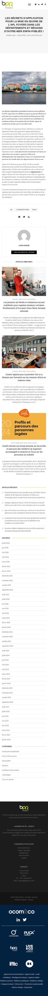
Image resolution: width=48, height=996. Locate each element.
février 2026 (6, 566)
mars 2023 (6, 730)
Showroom (19, 984)
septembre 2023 (7, 702)
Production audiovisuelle (34, 984)
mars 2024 (6, 674)
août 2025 (5, 594)
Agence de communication (14, 974)
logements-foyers (22, 209)
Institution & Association (10, 770)
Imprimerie (28, 987)
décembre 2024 (7, 632)
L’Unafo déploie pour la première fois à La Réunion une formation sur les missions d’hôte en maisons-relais (24, 377)
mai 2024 (5, 665)
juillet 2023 (6, 711)
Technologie (6, 775)
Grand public (6, 761)
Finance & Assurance (9, 756)
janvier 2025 (6, 627)
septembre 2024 (7, 646)
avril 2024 (5, 669)
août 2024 (5, 651)
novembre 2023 (7, 693)
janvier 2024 (6, 683)
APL (11, 209)
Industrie (22, 35)
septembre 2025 (7, 590)
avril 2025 (5, 613)
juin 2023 (5, 716)
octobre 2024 (6, 641)
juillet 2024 (6, 655)
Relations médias (36, 981)
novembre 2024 (7, 637)
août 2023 (5, 707)
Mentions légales (21, 900)
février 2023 (6, 735)
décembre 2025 (7, 576)
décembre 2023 (7, 688)
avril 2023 (5, 725)
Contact (30, 900)
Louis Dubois (24, 245)
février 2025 (6, 623)
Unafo (34, 209)
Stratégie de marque (19, 977)
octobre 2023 (6, 697)
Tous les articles (34, 35)
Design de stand (7, 984)
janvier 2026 (6, 571)
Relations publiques (21, 981)
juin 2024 (5, 660)
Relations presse (6, 981)
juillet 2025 (6, 599)
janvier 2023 (6, 740)
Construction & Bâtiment (10, 751)
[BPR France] (7, 4)
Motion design (17, 987)
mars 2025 (6, 618)
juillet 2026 (6, 543)
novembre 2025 (7, 580)
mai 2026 (5, 552)
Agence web (29, 974)
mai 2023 (5, 721)
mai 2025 (5, 608)
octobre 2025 (6, 585)
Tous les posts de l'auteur (24, 252)
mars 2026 (6, 562)
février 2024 (6, 679)
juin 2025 (5, 604)
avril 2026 (5, 557)
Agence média (33, 977)
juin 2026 (5, 548)
